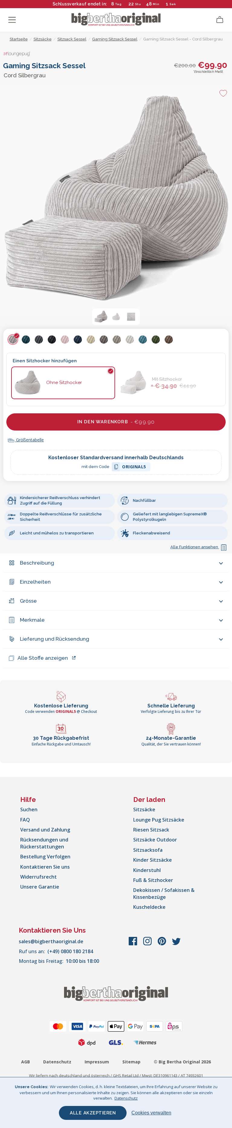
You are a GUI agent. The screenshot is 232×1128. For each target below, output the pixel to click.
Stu (138, 4)
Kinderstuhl (147, 870)
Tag (118, 4)
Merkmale (32, 620)
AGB (25, 1062)
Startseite (19, 39)
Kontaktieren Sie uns (45, 867)
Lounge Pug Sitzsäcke (158, 819)
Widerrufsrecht (38, 876)
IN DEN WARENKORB (116, 422)
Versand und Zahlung (45, 829)
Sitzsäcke (144, 809)
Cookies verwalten (151, 1112)
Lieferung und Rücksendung (54, 639)
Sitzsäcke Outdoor (155, 839)
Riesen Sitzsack (151, 829)
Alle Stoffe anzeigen (43, 658)
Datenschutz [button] (126, 1098)
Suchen (28, 809)
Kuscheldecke (149, 907)
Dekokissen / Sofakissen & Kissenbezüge (164, 893)
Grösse (28, 601)
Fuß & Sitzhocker (153, 880)
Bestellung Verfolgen (45, 856)
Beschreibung (37, 563)
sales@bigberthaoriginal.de (51, 941)
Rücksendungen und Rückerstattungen (44, 843)
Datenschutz (57, 1062)
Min (156, 4)
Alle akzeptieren (93, 1113)
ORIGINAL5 (134, 467)
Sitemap (131, 1062)
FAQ (25, 819)
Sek (172, 4)
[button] (101, 317)
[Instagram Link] (148, 944)
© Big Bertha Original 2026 (182, 1062)
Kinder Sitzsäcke (152, 860)
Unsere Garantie (39, 886)
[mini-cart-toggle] (220, 20)
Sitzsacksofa (148, 850)
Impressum (97, 1062)
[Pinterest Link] (162, 944)
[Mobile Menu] (12, 20)
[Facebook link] (133, 944)
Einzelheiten (35, 582)
